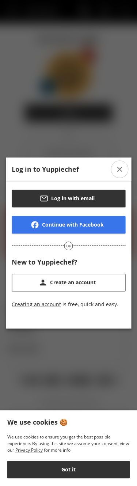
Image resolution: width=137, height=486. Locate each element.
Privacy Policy (29, 450)
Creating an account (36, 304)
